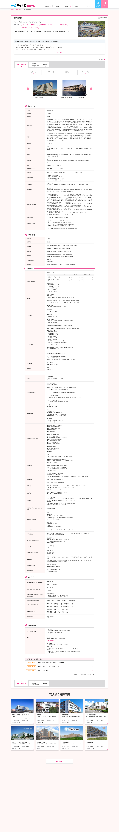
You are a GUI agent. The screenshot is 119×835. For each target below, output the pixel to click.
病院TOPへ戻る (60, 761)
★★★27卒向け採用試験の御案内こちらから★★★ (46, 662)
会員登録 (98, 6)
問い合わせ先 (85, 72)
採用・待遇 (51, 72)
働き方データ (68, 72)
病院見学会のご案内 (38, 670)
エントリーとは (99, 59)
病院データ (33, 72)
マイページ (87, 6)
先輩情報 (45, 64)
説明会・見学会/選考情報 (34, 64)
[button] (28, 88)
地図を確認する (50, 640)
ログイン (104, 6)
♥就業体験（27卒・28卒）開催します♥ (43, 666)
